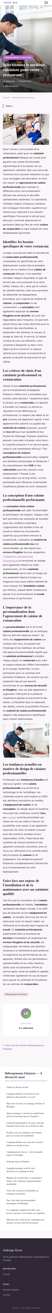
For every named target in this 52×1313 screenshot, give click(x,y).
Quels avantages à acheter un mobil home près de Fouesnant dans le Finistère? (25, 1114)
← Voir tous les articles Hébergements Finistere (23, 1047)
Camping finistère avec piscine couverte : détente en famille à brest (25, 1143)
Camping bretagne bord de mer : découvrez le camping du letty (21, 1169)
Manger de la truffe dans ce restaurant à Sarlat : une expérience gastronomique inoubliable (24, 1181)
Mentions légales (11, 1289)
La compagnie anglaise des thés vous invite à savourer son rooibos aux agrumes (25, 1211)
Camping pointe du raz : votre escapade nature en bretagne (24, 1153)
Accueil (6, 97)
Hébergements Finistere (18, 57)
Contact (6, 1295)
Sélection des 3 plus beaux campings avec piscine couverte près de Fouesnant (25, 1221)
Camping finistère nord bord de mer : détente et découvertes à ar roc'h (23, 1095)
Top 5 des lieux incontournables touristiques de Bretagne (20, 1202)
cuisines (12, 817)
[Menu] (46, 2)
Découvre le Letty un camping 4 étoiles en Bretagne (25, 1105)
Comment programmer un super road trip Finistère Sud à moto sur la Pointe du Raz (25, 1124)
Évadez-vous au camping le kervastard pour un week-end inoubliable (23, 1134)
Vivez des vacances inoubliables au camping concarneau (22, 1192)
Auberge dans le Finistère (17, 1161)
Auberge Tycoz (12, 1250)
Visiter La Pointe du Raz (17, 1087)
